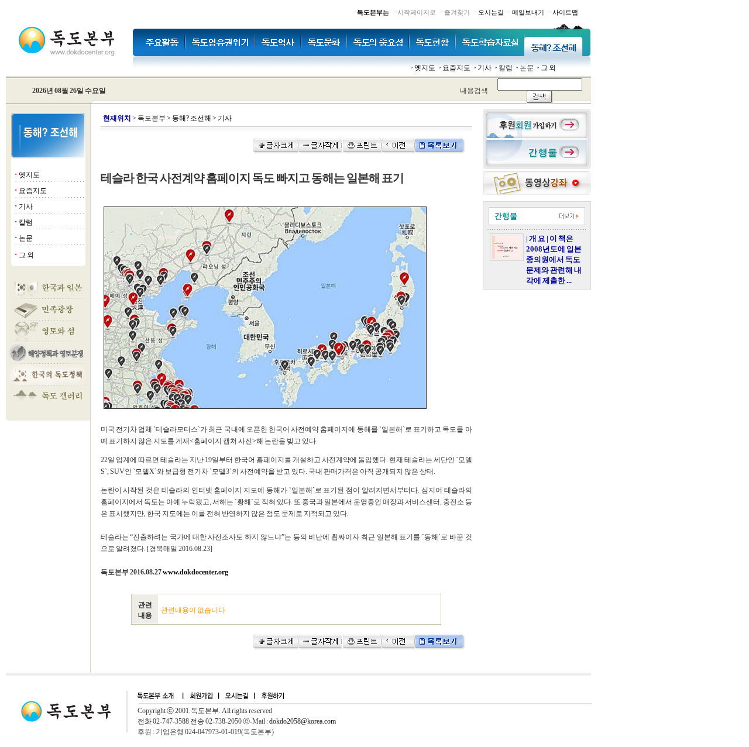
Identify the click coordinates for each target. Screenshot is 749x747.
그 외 (548, 68)
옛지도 (424, 68)
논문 (527, 68)
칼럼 (506, 68)
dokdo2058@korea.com (302, 721)
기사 (484, 68)
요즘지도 (456, 68)
